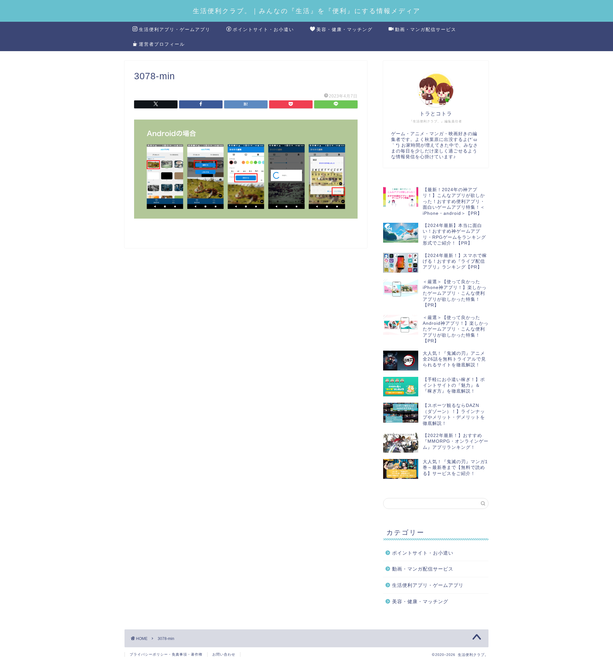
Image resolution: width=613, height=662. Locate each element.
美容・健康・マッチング (344, 29)
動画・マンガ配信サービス (425, 29)
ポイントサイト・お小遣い (263, 29)
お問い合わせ (223, 654)
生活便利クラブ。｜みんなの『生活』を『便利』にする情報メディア (306, 11)
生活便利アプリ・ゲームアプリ (174, 29)
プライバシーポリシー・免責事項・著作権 (166, 654)
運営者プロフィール (162, 44)
